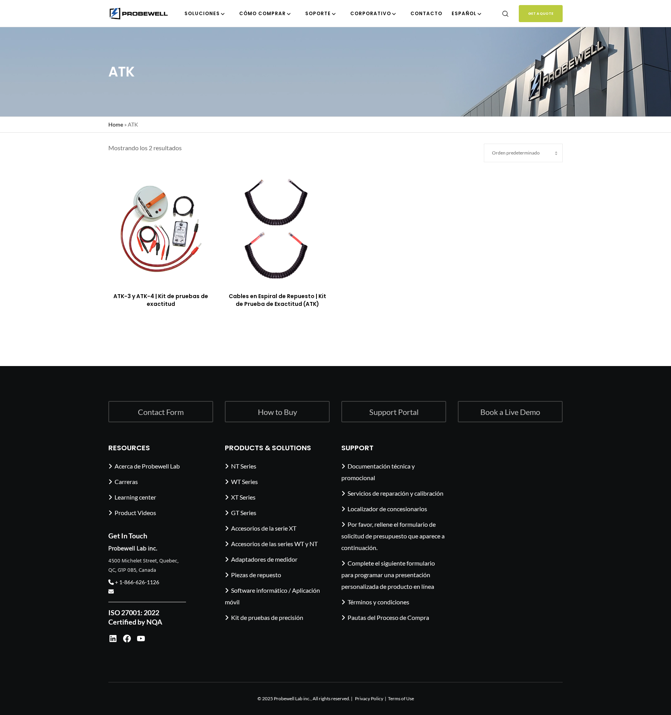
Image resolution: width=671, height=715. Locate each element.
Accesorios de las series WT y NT (274, 543)
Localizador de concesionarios (387, 508)
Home (115, 124)
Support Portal (394, 412)
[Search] (500, 13)
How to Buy (277, 412)
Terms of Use (401, 698)
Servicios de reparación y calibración (395, 493)
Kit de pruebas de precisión (267, 617)
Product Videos (135, 512)
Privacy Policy (369, 698)
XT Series (243, 497)
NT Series (243, 466)
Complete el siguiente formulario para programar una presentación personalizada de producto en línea (388, 574)
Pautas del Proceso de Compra (388, 617)
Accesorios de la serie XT (263, 528)
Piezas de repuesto (256, 574)
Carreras (126, 481)
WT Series (244, 481)
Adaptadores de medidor (264, 559)
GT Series (243, 512)
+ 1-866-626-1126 (136, 582)
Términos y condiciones (378, 602)
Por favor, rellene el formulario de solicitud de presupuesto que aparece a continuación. (393, 536)
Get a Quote (540, 13)
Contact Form (161, 412)
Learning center (135, 497)
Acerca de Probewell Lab (147, 466)
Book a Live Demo (510, 412)
